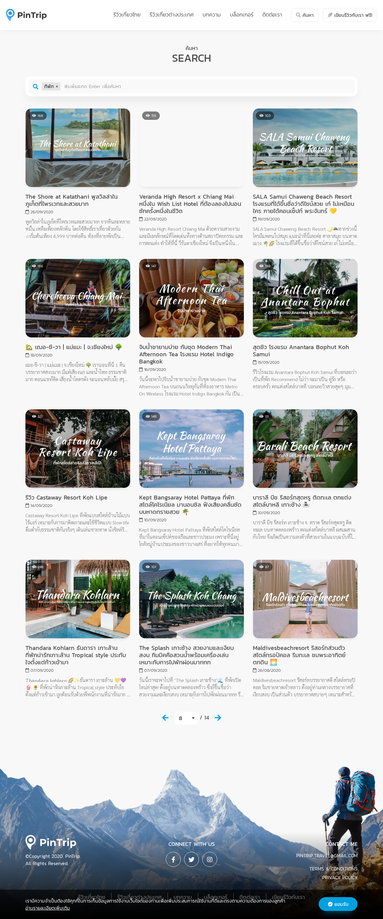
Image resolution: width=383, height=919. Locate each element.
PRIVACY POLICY (340, 877)
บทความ (212, 14)
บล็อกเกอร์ (241, 14)
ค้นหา (307, 15)
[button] (57, 86)
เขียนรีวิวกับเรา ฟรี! (352, 15)
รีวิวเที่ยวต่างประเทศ (172, 14)
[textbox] (207, 86)
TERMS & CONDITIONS (333, 868)
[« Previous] (165, 717)
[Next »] (218, 717)
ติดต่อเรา (272, 14)
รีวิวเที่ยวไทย (127, 14)
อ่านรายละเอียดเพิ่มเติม (47, 908)
